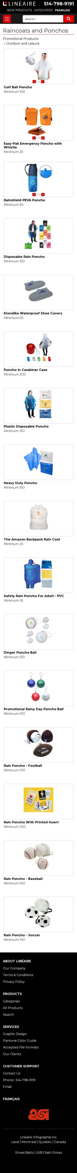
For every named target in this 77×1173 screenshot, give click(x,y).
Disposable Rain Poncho (24, 257)
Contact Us (11, 1073)
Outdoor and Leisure (22, 43)
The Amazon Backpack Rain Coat (32, 539)
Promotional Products (20, 39)
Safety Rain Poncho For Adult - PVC (34, 596)
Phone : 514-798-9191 (19, 1080)
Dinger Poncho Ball (20, 652)
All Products (13, 1008)
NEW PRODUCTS (19, 10)
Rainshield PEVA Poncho (24, 200)
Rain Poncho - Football (23, 766)
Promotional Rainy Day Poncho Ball (34, 709)
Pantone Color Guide (20, 1041)
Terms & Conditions (18, 975)
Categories (11, 1001)
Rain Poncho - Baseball (23, 879)
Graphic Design (15, 1034)
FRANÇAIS (62, 10)
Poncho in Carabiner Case (25, 370)
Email (7, 1087)
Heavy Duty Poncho (20, 483)
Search (8, 1014)
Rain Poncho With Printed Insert (31, 822)
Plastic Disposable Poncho (26, 426)
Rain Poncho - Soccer (22, 935)
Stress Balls (24, 1152)
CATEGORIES (43, 10)
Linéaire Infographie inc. (38, 1137)
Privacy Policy (14, 982)
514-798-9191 (59, 4)
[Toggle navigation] (7, 19)
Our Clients (12, 1054)
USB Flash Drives (48, 1152)
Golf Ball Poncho (18, 87)
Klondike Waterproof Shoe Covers (33, 313)
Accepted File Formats (20, 1047)
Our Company (14, 968)
